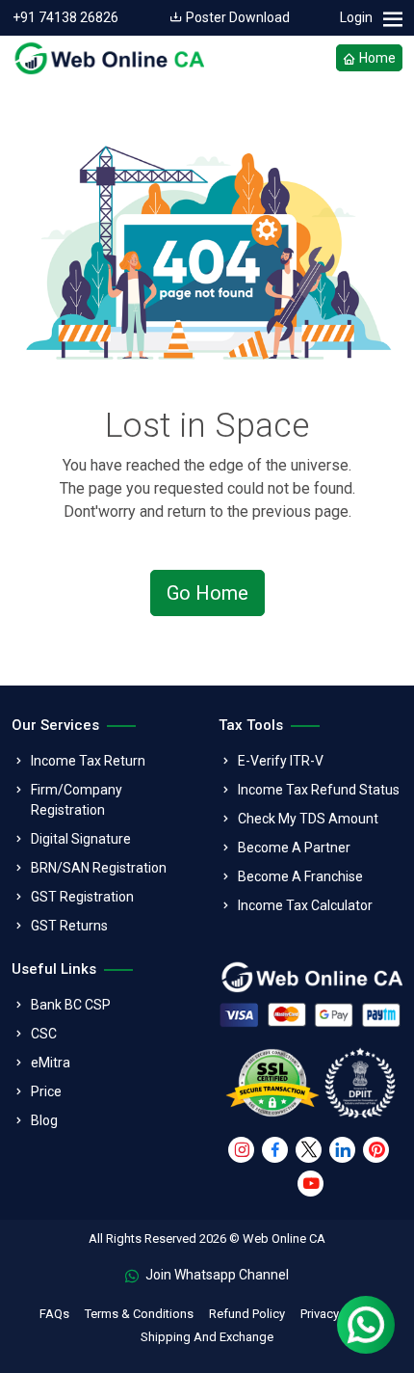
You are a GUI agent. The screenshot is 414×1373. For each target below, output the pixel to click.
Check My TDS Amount (308, 818)
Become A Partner (294, 847)
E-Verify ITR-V (280, 760)
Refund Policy (247, 1313)
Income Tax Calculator (305, 905)
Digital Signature (81, 839)
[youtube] (310, 1184)
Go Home (207, 593)
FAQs (54, 1313)
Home (376, 58)
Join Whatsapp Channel (215, 1274)
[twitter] (309, 1150)
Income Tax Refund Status (319, 789)
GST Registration (82, 896)
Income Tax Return (88, 760)
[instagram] (241, 1150)
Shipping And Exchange (207, 1337)
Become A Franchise (300, 876)
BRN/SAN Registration (99, 867)
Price (46, 1091)
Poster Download (236, 17)
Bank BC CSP (71, 1004)
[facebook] (275, 1150)
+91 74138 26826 (65, 17)
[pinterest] (376, 1150)
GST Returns (69, 925)
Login (356, 17)
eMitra (50, 1062)
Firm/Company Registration (76, 800)
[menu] (392, 20)
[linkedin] (342, 1150)
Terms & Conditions (139, 1313)
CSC (44, 1033)
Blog (44, 1120)
